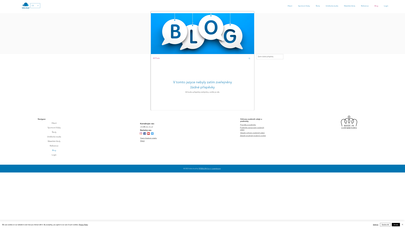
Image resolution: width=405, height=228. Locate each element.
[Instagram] (141, 133)
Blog (54, 150)
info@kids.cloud (146, 127)
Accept (396, 225)
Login (54, 155)
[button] (249, 58)
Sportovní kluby (54, 127)
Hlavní (54, 123)
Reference (54, 146)
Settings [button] (375, 225)
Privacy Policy (83, 225)
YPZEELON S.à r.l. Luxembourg (210, 169)
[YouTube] (148, 133)
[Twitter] (152, 133)
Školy (54, 132)
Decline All (385, 225)
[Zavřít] (402, 224)
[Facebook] (144, 133)
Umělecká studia (54, 137)
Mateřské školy (54, 141)
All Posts (156, 58)
